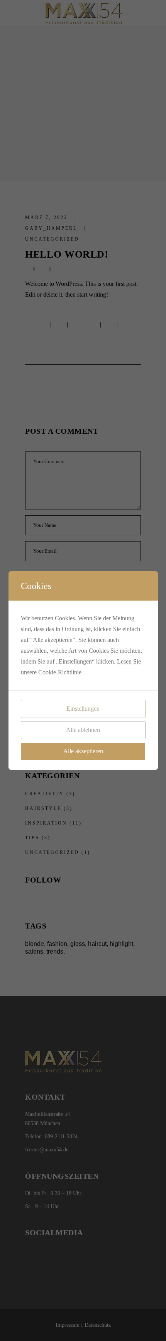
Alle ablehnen (83, 730)
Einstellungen (83, 708)
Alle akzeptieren (83, 751)
